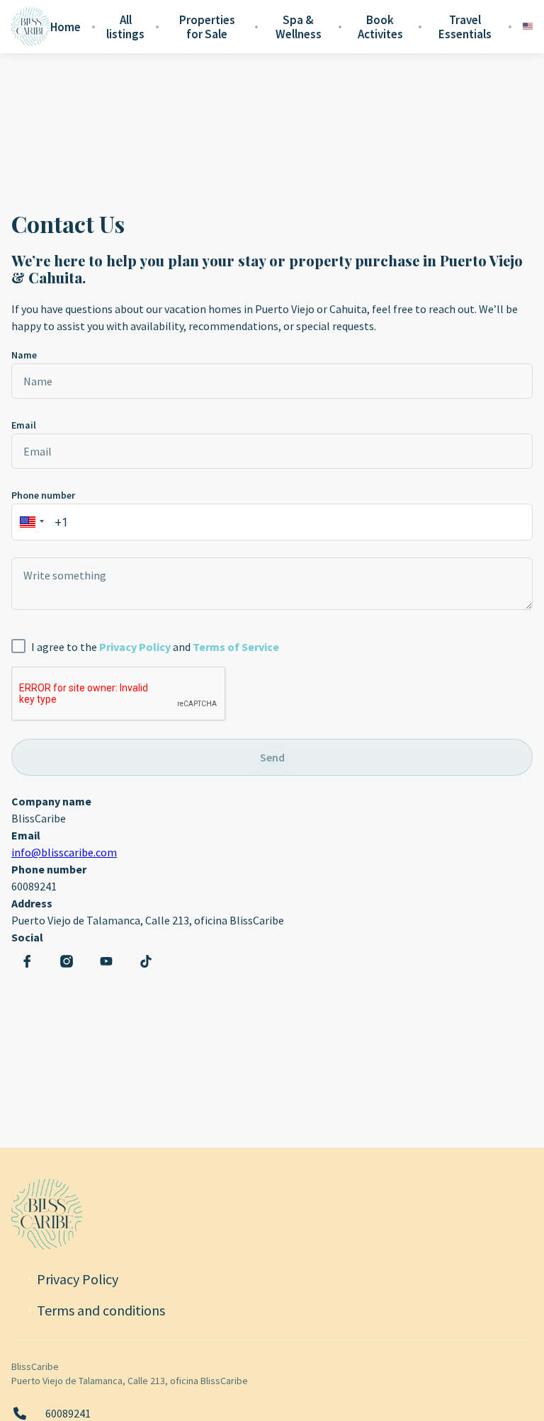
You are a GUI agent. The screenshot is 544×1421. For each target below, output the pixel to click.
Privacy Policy (77, 1279)
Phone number (43, 495)
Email (23, 425)
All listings (125, 27)
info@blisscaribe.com (64, 852)
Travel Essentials (465, 27)
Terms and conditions (101, 1310)
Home (65, 27)
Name (24, 355)
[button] (29, 522)
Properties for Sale (207, 27)
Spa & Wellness (299, 27)
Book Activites (380, 27)
